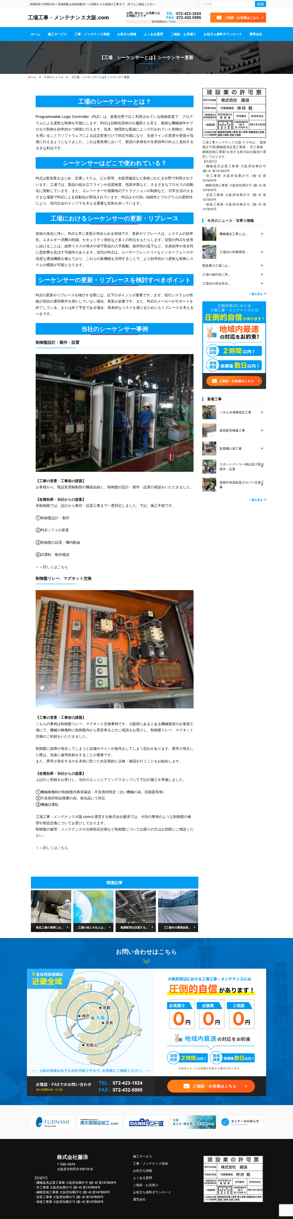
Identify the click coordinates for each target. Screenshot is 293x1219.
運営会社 (256, 34)
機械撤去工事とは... (233, 234)
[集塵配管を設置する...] (136, 911)
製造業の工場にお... (216, 265)
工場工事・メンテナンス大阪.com (68, 17)
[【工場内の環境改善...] (178, 911)
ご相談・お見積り (183, 34)
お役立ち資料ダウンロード (223, 34)
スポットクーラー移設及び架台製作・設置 (241, 466)
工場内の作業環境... (233, 252)
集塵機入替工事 (230, 448)
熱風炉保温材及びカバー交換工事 (241, 484)
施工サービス (57, 34)
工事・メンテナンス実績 (92, 34)
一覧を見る (256, 294)
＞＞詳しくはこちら (52, 567)
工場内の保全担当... (216, 283)
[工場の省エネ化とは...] (93, 911)
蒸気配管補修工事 (232, 430)
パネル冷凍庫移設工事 (235, 412)
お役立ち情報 (126, 34)
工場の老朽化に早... (216, 274)
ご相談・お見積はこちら (241, 18)
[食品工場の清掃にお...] (51, 911)
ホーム (35, 34)
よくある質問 (153, 34)
